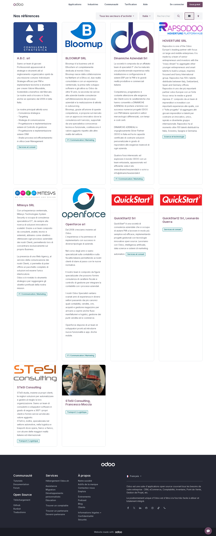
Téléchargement (21, 500)
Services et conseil (27, 147)
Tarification (131, 4)
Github (16, 505)
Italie (145, 16)
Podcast (82, 500)
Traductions (19, 512)
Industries (93, 4)
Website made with (104, 532)
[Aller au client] (35, 37)
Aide (145, 4)
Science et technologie (174, 137)
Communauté (111, 4)
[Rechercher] (178, 16)
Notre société (85, 481)
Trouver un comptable (57, 505)
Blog (80, 503)
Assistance (51, 486)
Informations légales (88, 512)
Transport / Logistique (28, 441)
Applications (74, 4)
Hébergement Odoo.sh (57, 481)
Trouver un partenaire (57, 511)
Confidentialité (85, 516)
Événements (84, 496)
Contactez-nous (86, 488)
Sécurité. (82, 519)
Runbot (17, 508)
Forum (16, 488)
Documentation (21, 484)
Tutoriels (17, 481)
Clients (81, 507)
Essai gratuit (195, 4)
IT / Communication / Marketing (80, 140)
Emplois (82, 491)
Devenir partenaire (55, 514)
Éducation (51, 500)
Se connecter (177, 4)
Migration (51, 489)
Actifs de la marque (88, 484)
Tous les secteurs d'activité (115, 16)
